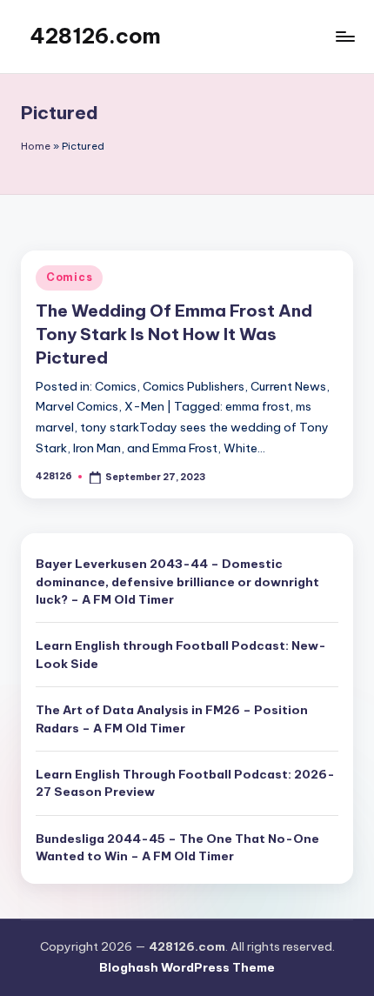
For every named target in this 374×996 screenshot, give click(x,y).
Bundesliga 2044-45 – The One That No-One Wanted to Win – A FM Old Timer (177, 847)
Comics (69, 277)
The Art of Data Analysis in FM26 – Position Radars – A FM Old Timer (172, 718)
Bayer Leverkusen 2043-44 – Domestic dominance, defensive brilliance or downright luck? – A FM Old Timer (177, 581)
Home (35, 146)
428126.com (95, 36)
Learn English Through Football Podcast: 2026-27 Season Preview (185, 782)
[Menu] (344, 36)
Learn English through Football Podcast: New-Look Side (181, 654)
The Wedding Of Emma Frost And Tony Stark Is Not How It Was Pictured (174, 334)
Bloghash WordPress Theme (187, 967)
